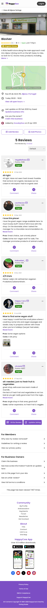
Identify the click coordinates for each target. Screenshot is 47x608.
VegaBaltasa (21, 160)
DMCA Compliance (23, 593)
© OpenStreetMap (26, 88)
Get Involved (23, 519)
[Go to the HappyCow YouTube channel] (18, 573)
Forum (23, 514)
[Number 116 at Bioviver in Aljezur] (23, 24)
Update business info (14, 112)
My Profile (23, 506)
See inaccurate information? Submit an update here (21, 467)
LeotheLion (20, 203)
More (3, 58)
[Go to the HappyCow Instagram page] (34, 573)
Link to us (23, 532)
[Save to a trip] (39, 16)
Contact (23, 529)
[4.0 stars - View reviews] (6, 43)
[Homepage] (12, 3)
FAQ (23, 527)
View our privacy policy (11, 448)
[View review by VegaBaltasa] (8, 162)
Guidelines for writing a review (14, 443)
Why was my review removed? (14, 439)
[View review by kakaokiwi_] (8, 263)
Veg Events (23, 511)
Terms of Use (23, 589)
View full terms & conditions (13, 482)
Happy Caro (20, 301)
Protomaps (15, 88)
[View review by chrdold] (8, 369)
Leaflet (9, 88)
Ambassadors (23, 509)
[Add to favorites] (44, 16)
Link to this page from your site (14, 473)
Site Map (23, 535)
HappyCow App (23, 539)
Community (23, 502)
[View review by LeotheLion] (8, 205)
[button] (23, 75)
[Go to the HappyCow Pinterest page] (29, 573)
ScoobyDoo (19, 123)
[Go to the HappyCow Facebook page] (13, 573)
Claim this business (14, 119)
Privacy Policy (23, 584)
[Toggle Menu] (2, 3)
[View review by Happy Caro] (8, 304)
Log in (41, 3)
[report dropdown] (42, 160)
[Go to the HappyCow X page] (23, 573)
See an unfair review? (10, 478)
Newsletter (23, 516)
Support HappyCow (23, 597)
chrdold (29, 144)
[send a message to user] (28, 160)
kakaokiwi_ (20, 260)
